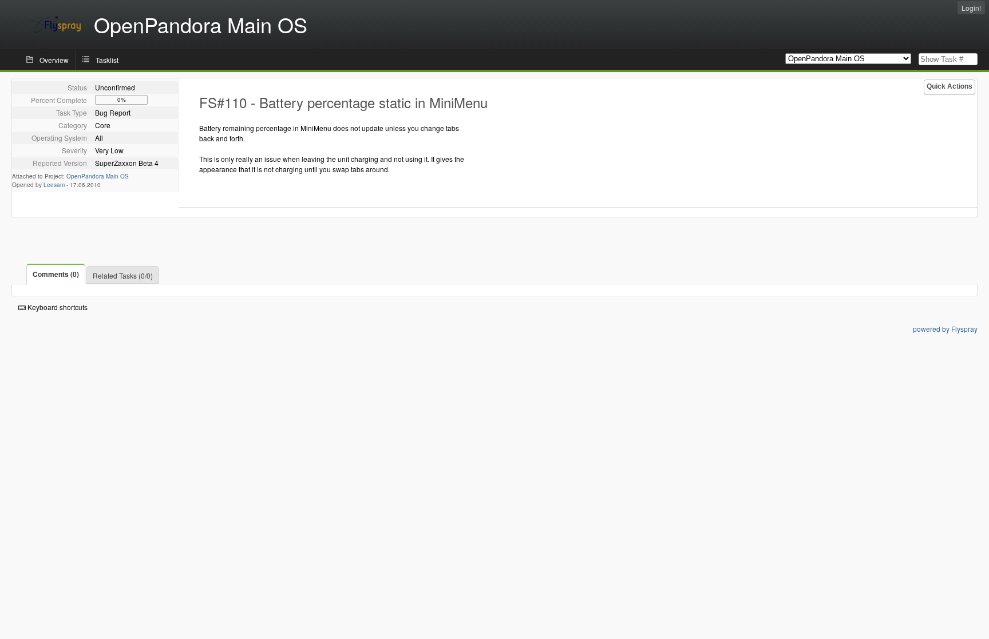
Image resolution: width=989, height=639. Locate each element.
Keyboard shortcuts (57, 307)
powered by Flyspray (945, 329)
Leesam (54, 185)
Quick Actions (949, 86)
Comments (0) (56, 274)
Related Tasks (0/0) (123, 275)
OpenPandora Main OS (97, 176)
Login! (971, 8)
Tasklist (107, 60)
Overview (54, 60)
